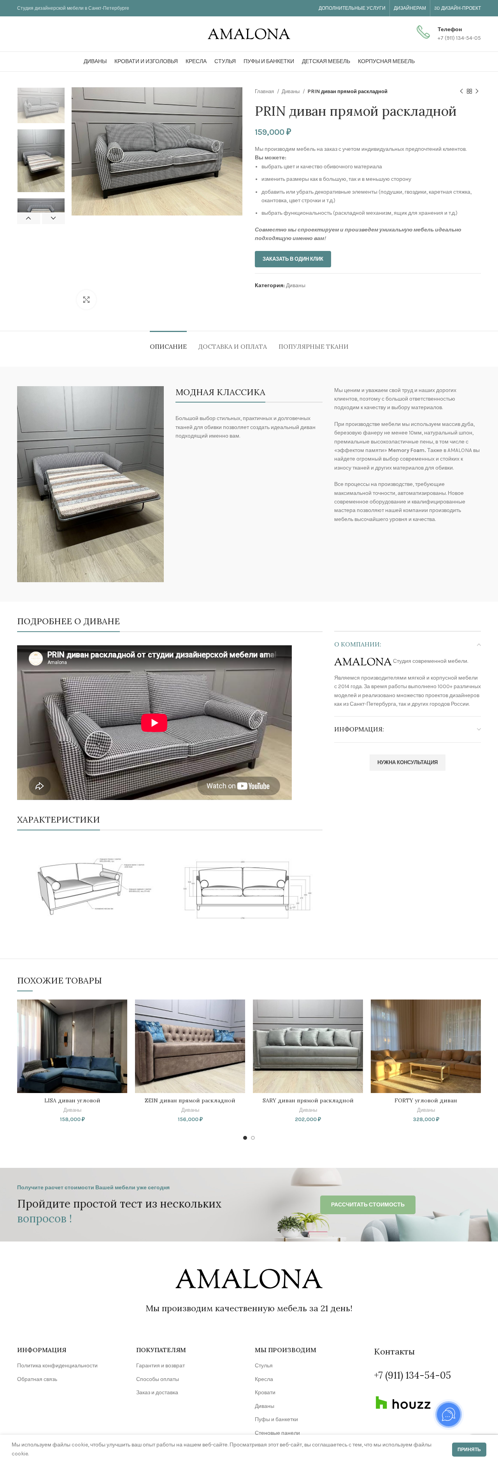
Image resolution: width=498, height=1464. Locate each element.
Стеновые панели (277, 1433)
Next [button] (53, 218)
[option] (41, 105)
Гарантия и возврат (160, 1365)
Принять (469, 1449)
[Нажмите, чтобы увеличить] (86, 299)
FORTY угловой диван (426, 1100)
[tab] (168, 343)
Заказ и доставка (157, 1392)
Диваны (291, 91)
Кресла (264, 1379)
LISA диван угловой (72, 1100)
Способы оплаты (157, 1379)
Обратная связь (37, 1379)
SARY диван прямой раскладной (308, 1100)
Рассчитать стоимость (368, 1204)
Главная (265, 91)
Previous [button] (28, 218)
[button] (121, 1012)
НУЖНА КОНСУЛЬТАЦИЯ (407, 762)
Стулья (264, 1365)
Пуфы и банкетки (276, 1419)
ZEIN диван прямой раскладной (190, 1100)
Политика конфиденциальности (57, 1365)
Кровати (265, 1392)
